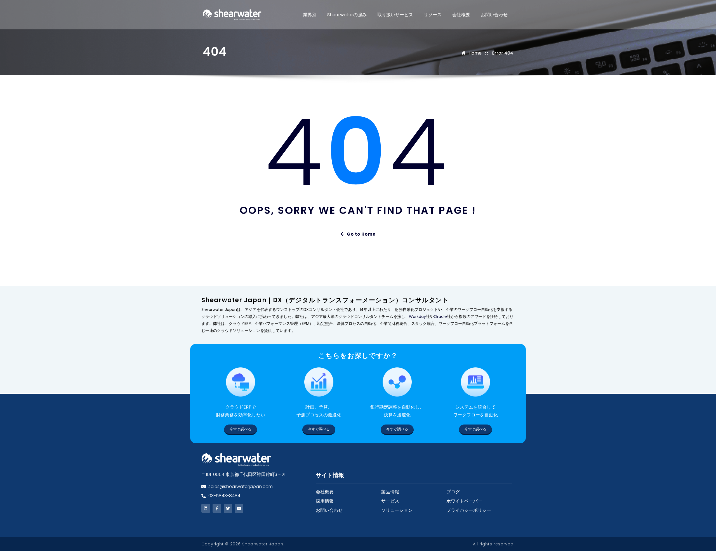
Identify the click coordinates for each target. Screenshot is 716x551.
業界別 (310, 14)
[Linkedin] (205, 508)
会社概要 (461, 14)
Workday (417, 316)
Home (475, 53)
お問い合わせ (494, 14)
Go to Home (361, 234)
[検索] (510, 14)
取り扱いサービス (395, 14)
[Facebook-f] (217, 508)
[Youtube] (239, 508)
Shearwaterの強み (347, 14)
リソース (433, 14)
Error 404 (502, 53)
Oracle (440, 316)
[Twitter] (228, 508)
